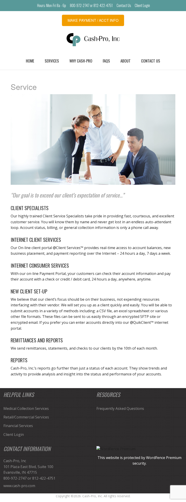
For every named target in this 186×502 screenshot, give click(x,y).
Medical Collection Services (26, 408)
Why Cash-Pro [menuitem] (80, 61)
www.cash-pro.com (19, 485)
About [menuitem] (125, 61)
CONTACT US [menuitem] (150, 61)
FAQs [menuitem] (106, 61)
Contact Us (124, 5)
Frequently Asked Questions (120, 408)
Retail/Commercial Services (26, 417)
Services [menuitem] (52, 61)
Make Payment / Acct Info (93, 20)
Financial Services (18, 425)
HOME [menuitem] (30, 61)
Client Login (142, 5)
